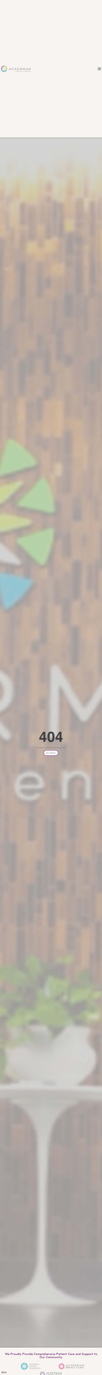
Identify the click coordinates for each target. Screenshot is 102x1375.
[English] (2, 1372)
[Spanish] (5, 1372)
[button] (99, 68)
